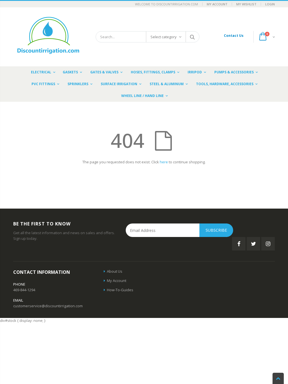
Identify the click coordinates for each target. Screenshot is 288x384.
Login (270, 4)
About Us (114, 271)
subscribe (216, 230)
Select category (163, 36)
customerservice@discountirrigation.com (48, 305)
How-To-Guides (120, 289)
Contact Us (234, 35)
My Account (217, 4)
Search (192, 36)
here (164, 161)
